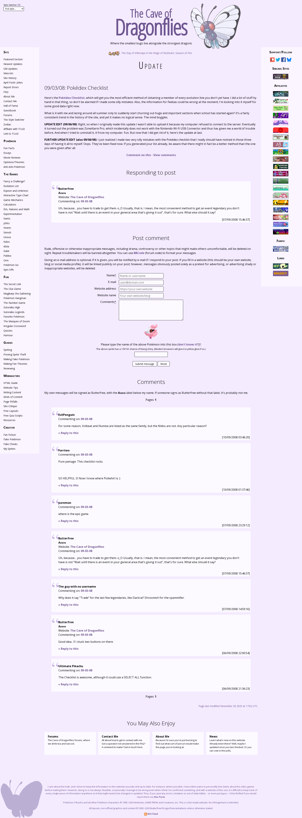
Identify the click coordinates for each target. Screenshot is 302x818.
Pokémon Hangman (14, 298)
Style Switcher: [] (11, 4)
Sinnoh (7, 232)
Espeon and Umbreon (15, 190)
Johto (6, 223)
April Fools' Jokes (13, 82)
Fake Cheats (10, 444)
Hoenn (7, 227)
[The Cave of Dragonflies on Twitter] (277, 60)
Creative (9, 427)
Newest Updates (12, 64)
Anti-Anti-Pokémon (14, 166)
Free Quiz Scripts (13, 415)
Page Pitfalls (10, 401)
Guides (8, 342)
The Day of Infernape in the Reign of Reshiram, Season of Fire (156, 52)
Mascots (8, 73)
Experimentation (12, 214)
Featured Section (13, 59)
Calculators (9, 204)
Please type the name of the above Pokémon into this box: (151, 344)
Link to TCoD (11, 133)
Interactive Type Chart (15, 195)
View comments (164, 155)
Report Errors (11, 87)
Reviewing (9, 368)
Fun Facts (9, 148)
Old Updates (10, 68)
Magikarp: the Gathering (17, 293)
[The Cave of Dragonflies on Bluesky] (289, 60)
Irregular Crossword (14, 326)
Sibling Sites (280, 68)
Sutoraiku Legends (13, 312)
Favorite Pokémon (13, 316)
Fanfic (280, 241)
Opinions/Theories (13, 162)
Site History (9, 78)
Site (6, 52)
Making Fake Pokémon (16, 359)
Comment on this (138, 155)
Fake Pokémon (12, 439)
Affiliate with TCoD (14, 129)
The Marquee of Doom (16, 321)
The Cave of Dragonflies (87, 197)
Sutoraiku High (11, 307)
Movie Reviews (11, 157)
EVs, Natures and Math (16, 209)
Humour (8, 335)
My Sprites (9, 448)
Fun (6, 277)
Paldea (7, 255)
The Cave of (151, 21)
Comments (108, 302)
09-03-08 (86, 201)
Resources (9, 420)
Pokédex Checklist (76, 87)
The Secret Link (12, 284)
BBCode (139, 253)
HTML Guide (10, 383)
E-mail (112, 282)
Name (111, 275)
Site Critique (10, 406)
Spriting (7, 349)
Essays (7, 152)
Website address (105, 288)
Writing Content (12, 392)
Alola (6, 246)
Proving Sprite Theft (14, 354)
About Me (9, 96)
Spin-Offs (8, 269)
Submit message (144, 364)
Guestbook (9, 110)
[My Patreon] (272, 60)
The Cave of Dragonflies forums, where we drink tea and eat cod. (69, 740)
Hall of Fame (10, 105)
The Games (10, 174)
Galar (6, 251)
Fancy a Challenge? (14, 181)
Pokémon (9, 141)
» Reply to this (68, 433)
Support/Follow (280, 52)
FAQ (5, 92)
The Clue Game (12, 288)
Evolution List (11, 186)
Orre (6, 260)
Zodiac (7, 124)
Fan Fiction (9, 434)
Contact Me (10, 101)
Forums (7, 115)
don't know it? (188, 344)
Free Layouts (10, 410)
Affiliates (280, 85)
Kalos (6, 241)
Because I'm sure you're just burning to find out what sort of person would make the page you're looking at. (177, 742)
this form (159, 796)
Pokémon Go (11, 265)
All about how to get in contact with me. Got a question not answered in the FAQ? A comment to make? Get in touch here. (123, 742)
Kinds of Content (13, 397)
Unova (7, 237)
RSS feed (152, 813)
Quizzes (7, 330)
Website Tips (10, 387)
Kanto (6, 218)
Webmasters (11, 376)
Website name (106, 295)
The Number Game (14, 302)
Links (280, 258)
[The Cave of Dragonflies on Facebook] (283, 60)
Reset (163, 364)
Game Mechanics (13, 200)
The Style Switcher (13, 119)
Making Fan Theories (15, 363)
